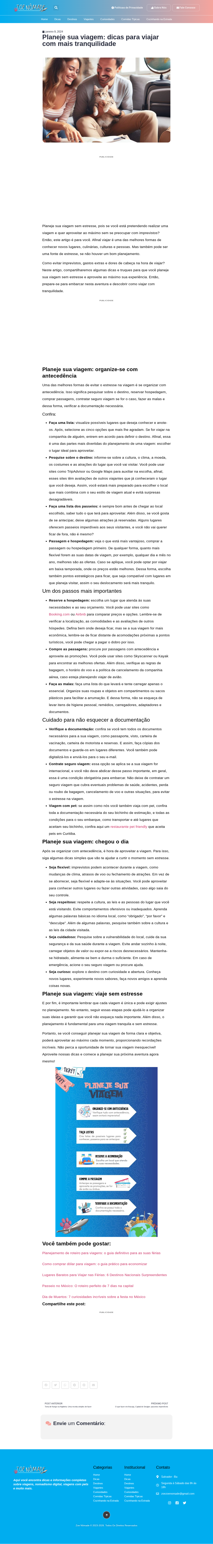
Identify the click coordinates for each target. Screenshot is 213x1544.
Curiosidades (107, 14)
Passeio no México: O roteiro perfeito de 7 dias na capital (87, 1281)
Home (44, 14)
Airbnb (81, 609)
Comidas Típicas (130, 14)
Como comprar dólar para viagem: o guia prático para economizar (94, 1259)
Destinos (72, 14)
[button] (46, 1380)
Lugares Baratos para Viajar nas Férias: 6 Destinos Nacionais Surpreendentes (104, 1270)
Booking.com (59, 609)
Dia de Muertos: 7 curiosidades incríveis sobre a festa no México (93, 1291)
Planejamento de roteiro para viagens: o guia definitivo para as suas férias (101, 1248)
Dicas (57, 14)
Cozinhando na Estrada (159, 14)
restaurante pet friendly (128, 821)
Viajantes (89, 14)
